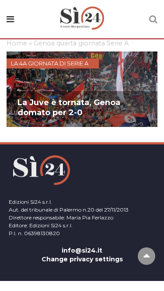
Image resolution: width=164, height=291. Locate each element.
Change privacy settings (82, 259)
